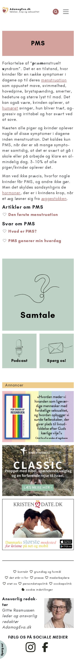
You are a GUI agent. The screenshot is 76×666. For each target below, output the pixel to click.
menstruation (54, 80)
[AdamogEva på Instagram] (31, 651)
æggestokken (54, 198)
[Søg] (56, 12)
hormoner (11, 192)
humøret (10, 108)
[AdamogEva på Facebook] (45, 651)
